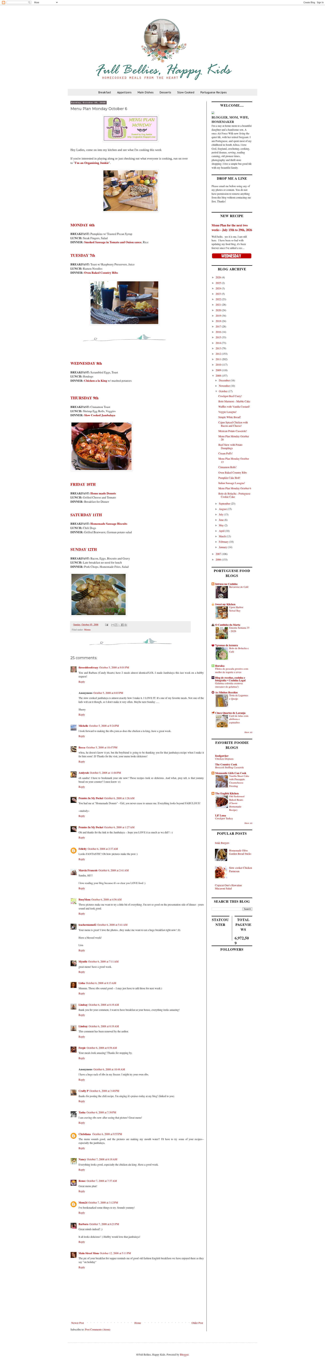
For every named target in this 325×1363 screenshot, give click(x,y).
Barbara (83, 1224)
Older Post (197, 1323)
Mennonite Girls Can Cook (230, 773)
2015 (219, 337)
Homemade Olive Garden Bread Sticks (240, 852)
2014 (219, 343)
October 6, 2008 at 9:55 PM (107, 1134)
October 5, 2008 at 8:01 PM (114, 667)
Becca (82, 747)
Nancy (82, 1159)
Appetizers (124, 92)
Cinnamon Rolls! (227, 467)
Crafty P (84, 1091)
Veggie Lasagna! (227, 412)
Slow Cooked (185, 92)
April (222, 531)
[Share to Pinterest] (125, 625)
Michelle (83, 726)
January (223, 547)
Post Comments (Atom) (97, 1329)
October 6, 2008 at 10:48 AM (109, 1069)
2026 (219, 277)
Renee (82, 1181)
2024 (219, 288)
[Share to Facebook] (122, 625)
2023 (219, 293)
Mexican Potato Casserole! (232, 431)
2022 (219, 299)
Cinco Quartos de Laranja (230, 713)
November (225, 385)
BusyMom (84, 899)
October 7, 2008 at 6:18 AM (102, 1159)
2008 (219, 375)
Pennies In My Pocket (91, 798)
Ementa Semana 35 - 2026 (239, 629)
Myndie (83, 961)
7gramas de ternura (226, 645)
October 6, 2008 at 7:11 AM (103, 961)
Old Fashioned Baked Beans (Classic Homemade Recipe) (236, 803)
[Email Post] (106, 624)
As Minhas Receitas (226, 692)
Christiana (85, 1134)
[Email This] (112, 625)
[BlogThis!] (116, 625)
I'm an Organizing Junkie (92, 163)
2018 (219, 321)
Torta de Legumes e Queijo (238, 697)
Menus (87, 629)
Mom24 (83, 1202)
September (225, 503)
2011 (219, 359)
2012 (219, 353)
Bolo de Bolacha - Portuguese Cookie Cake (234, 495)
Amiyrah (84, 773)
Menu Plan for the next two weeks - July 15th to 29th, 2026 (232, 227)
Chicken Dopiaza (224, 758)
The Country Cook (226, 764)
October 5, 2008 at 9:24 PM (104, 725)
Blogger (184, 1354)
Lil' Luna (220, 815)
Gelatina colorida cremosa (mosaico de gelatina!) (229, 685)
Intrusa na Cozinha (226, 584)
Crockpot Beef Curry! (230, 396)
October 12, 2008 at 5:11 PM (115, 1253)
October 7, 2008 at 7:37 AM (102, 1180)
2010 (219, 364)
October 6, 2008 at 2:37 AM (103, 848)
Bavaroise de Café (238, 586)
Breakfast (104, 92)
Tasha (82, 1112)
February (224, 541)
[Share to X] (119, 625)
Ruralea (219, 666)
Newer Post (77, 1323)
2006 (219, 559)
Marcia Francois (88, 870)
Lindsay (83, 1005)
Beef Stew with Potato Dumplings (230, 446)
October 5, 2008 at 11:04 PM (105, 772)
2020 (219, 310)
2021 (219, 304)
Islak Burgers (222, 843)
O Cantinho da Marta (227, 625)
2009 (219, 370)
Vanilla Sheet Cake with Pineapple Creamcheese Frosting (239, 781)
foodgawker (222, 756)
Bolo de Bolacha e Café (239, 649)
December (225, 380)
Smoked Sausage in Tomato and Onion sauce (113, 242)
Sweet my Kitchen (225, 604)
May (221, 525)
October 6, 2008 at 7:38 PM (101, 1112)
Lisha (82, 983)
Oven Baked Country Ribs (232, 472)
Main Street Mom (89, 1253)
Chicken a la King (95, 380)
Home (137, 1323)
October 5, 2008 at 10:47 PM (101, 747)
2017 (219, 326)
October (223, 391)
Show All (248, 732)
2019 (219, 315)
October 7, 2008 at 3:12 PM (103, 1202)
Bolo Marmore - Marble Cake (234, 401)
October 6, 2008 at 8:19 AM (104, 1004)
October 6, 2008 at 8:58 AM (102, 1047)
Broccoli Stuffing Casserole (229, 767)
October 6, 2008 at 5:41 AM (112, 924)
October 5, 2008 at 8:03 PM (108, 693)
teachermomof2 (87, 925)
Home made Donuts (103, 493)
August (223, 509)
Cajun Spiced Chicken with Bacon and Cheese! (233, 423)
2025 (219, 283)
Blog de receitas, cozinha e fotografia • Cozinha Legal (230, 679)
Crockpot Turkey (224, 818)
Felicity (83, 849)
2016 (219, 332)
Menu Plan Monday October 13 (233, 460)
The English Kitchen (227, 793)
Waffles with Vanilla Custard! (234, 406)
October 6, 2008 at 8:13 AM (101, 983)
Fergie (82, 1048)
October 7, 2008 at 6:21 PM (104, 1224)
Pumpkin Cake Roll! (229, 477)
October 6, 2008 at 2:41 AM (114, 870)
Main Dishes (146, 92)
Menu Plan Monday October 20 (233, 437)
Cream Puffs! (225, 453)
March (222, 536)
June (221, 520)
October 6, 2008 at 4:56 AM (106, 899)
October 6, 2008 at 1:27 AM (119, 827)
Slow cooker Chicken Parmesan (240, 869)
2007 (219, 554)
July (221, 514)
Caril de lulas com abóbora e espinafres (238, 719)
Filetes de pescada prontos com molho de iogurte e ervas (231, 670)
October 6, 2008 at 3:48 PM (104, 1091)
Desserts (165, 92)
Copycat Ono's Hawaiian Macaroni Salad (228, 886)
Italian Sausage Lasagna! (231, 483)
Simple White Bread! (229, 417)
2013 (219, 348)
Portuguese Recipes (213, 92)
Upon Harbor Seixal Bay (236, 608)
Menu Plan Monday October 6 (234, 488)
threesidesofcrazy (88, 667)
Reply (82, 681)
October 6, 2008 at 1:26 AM (119, 798)
